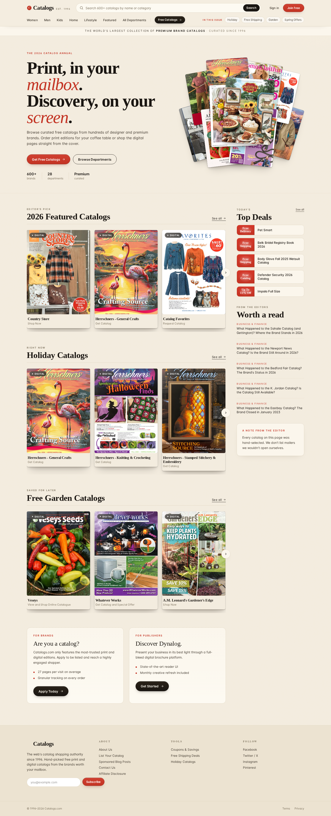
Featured (109, 20)
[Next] (225, 272)
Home (73, 20)
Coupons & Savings (185, 749)
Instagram (250, 762)
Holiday (232, 19)
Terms (286, 808)
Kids (60, 20)
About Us (105, 749)
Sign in (274, 8)
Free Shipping (253, 19)
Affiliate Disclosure (112, 773)
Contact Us (107, 767)
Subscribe (93, 782)
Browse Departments (94, 159)
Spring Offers (293, 19)
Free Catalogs (168, 19)
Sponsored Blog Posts (115, 762)
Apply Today (48, 691)
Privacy (299, 808)
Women (32, 20)
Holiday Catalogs (183, 762)
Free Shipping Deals (185, 755)
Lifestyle (90, 20)
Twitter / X (250, 755)
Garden (273, 19)
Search (251, 7)
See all (217, 218)
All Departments (134, 20)
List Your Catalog (111, 755)
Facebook (250, 749)
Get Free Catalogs (46, 159)
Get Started (150, 686)
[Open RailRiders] (277, 130)
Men (47, 20)
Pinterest (249, 767)
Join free (293, 8)
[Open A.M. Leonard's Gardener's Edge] (241, 115)
